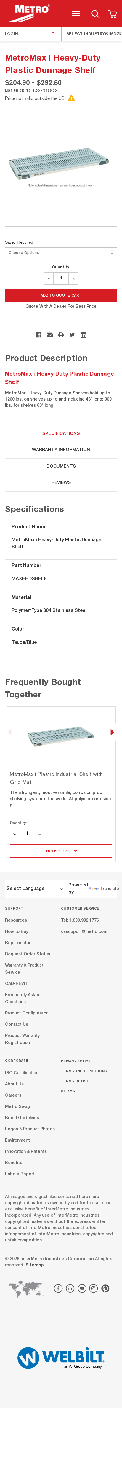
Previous (10, 732)
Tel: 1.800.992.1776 (80, 921)
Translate (109, 889)
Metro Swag (17, 1107)
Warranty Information (61, 450)
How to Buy (16, 932)
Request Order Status (27, 954)
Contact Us (16, 1025)
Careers (13, 1095)
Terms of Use (75, 1081)
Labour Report (20, 1174)
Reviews (61, 483)
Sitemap (69, 1090)
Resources (16, 921)
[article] (61, 784)
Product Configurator (26, 1014)
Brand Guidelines (22, 1118)
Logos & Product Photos (30, 1129)
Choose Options (61, 851)
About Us (14, 1084)
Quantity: (61, 267)
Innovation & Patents (26, 1152)
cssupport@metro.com (84, 932)
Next (112, 732)
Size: (19, 242)
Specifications (61, 434)
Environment (17, 1140)
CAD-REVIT (16, 984)
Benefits (13, 1163)
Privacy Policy (76, 1061)
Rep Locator (17, 943)
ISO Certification (21, 1073)
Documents (61, 466)
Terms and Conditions (84, 1071)
